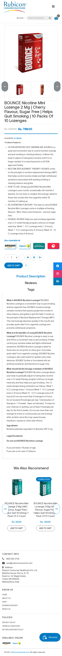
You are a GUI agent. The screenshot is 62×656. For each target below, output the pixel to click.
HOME (4, 595)
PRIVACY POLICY (8, 622)
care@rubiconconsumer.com (19, 563)
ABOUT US (6, 598)
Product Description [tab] (30, 276)
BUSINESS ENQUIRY (10, 605)
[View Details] (58, 528)
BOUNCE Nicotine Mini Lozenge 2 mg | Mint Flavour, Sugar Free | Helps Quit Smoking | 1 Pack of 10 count (45, 509)
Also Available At (12, 240)
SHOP (4, 602)
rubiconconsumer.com (20, 652)
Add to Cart (16, 528)
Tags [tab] (30, 289)
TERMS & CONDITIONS (11, 626)
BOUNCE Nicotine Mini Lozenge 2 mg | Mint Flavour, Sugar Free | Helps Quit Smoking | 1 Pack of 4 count (16, 509)
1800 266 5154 (12, 559)
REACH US (6, 609)
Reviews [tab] (31, 283)
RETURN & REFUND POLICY (12, 630)
